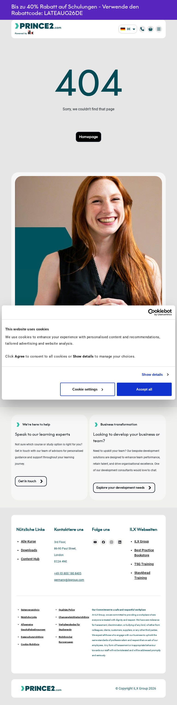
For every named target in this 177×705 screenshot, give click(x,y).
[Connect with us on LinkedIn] (120, 542)
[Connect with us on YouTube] (95, 542)
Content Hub (30, 559)
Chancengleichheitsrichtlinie (72, 617)
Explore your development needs (120, 488)
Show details (152, 374)
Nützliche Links (29, 617)
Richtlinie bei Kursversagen (66, 639)
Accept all (144, 389)
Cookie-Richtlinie (30, 644)
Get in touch (27, 481)
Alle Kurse (28, 541)
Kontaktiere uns (68, 529)
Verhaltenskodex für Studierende (69, 627)
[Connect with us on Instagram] (111, 542)
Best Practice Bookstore (144, 552)
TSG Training (144, 564)
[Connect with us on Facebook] (103, 542)
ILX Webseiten (143, 529)
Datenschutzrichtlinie (32, 637)
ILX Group (141, 541)
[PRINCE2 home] (38, 26)
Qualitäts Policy (67, 609)
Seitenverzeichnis (30, 609)
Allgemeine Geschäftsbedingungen (33, 627)
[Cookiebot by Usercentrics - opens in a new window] (151, 312)
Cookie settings (84, 389)
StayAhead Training (142, 575)
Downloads (29, 550)
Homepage (88, 137)
